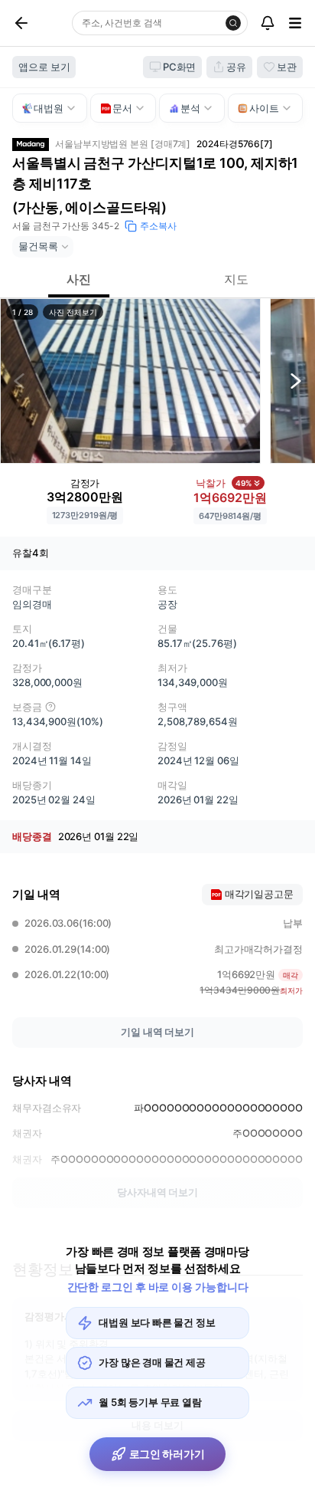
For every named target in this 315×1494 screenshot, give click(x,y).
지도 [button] (236, 279)
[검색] (233, 23)
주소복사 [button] (158, 225)
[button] (130, 381)
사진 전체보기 (72, 312)
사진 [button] (79, 279)
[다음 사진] (296, 381)
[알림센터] (267, 23)
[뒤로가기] (39, 23)
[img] (50, 706)
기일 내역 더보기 (157, 1032)
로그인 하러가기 (167, 1453)
